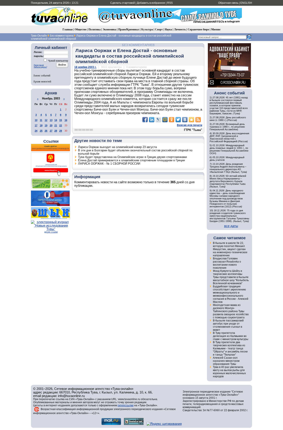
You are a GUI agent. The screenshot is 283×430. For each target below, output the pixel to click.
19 (46, 125)
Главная (68, 29)
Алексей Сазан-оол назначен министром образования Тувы (226, 361)
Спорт (159, 29)
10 (36, 120)
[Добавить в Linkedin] (151, 119)
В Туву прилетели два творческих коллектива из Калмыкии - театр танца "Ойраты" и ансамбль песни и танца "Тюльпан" (230, 348)
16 (66, 120)
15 (60, 120)
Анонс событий (41, 75)
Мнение (215, 29)
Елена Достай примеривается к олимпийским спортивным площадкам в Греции (131, 160)
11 (41, 120)
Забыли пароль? (40, 67)
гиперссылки (126, 405)
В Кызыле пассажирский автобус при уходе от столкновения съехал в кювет (228, 325)
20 (51, 125)
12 (46, 120)
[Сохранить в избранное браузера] (191, 119)
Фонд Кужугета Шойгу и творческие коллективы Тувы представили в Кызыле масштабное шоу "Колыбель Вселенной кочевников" (231, 277)
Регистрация (39, 65)
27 (51, 130)
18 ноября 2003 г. (85, 67)
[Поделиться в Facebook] (145, 119)
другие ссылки (51, 232)
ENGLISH (246, 2)
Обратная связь (228, 2)
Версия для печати (189, 125)
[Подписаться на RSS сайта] (198, 119)
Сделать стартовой (122, 2)
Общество (80, 29)
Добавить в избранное (151, 2)
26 (46, 130)
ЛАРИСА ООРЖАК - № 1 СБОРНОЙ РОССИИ (109, 163)
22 (60, 125)
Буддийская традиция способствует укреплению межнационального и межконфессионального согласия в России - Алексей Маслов (230, 294)
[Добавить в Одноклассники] (171, 119)
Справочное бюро (198, 29)
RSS (170, 2)
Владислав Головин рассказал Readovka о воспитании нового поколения (227, 263)
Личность (180, 29)
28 (55, 130)
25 (41, 130)
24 (36, 130)
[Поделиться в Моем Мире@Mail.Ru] (165, 119)
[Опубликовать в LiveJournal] (158, 119)
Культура (147, 29)
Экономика (109, 29)
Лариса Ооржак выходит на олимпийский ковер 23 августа (117, 147)
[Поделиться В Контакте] (184, 119)
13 (51, 120)
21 (55, 125)
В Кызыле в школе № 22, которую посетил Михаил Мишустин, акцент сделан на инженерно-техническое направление (230, 249)
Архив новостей (42, 81)
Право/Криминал (128, 29)
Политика (94, 29)
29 (60, 130)
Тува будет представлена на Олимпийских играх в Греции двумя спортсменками (132, 157)
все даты (231, 226)
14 (55, 120)
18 (41, 125)
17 (36, 125)
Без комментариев (138, 45)
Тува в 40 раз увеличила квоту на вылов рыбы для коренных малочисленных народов (229, 372)
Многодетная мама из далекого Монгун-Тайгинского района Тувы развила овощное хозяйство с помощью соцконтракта (231, 311)
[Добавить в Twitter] (178, 119)
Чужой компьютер (57, 60)
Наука (168, 29)
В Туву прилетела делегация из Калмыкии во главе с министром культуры (230, 336)
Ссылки (51, 141)
